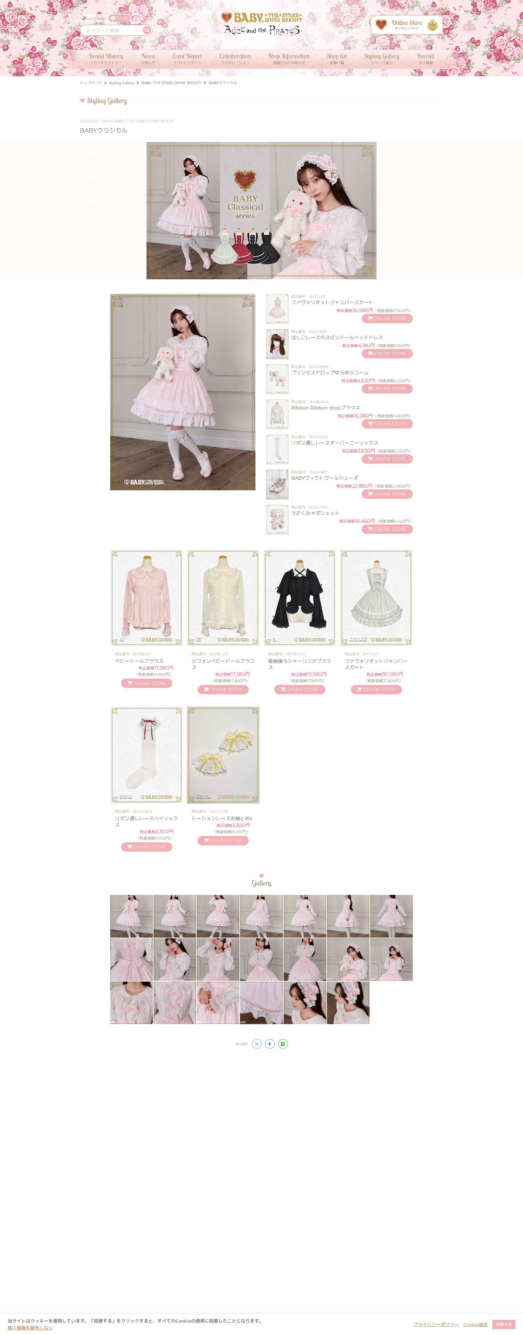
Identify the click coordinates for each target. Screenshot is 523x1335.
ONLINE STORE (389, 318)
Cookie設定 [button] (475, 1324)
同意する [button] (504, 1324)
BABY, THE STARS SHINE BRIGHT (145, 121)
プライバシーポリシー (436, 1324)
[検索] (147, 30)
